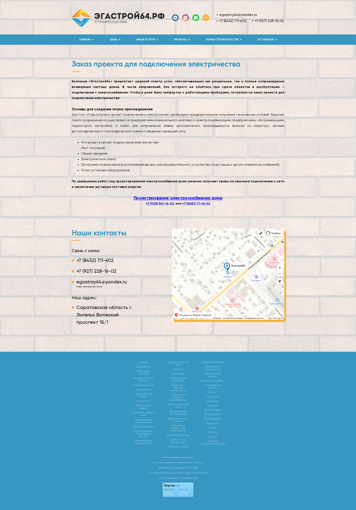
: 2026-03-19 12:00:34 (196, 472)
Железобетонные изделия (143, 379)
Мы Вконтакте (212, 414)
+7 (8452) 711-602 (232, 21)
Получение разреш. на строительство (178, 428)
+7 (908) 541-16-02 (160, 203)
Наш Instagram (212, 410)
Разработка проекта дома (143, 414)
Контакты (212, 432)
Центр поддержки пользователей (178, 478)
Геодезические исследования (178, 412)
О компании (213, 396)
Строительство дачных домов (143, 421)
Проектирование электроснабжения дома (178, 197)
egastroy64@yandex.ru (238, 15)
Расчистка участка (178, 446)
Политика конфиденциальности (213, 442)
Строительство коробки (212, 375)
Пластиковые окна (143, 385)
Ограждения (143, 389)
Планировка (178, 373)
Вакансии (212, 423)
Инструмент (143, 401)
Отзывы (213, 428)
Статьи (212, 436)
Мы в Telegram (212, 419)
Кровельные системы (143, 372)
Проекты (178, 369)
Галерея (213, 405)
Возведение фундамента (213, 368)
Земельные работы (213, 362)
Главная (143, 362)
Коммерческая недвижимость (143, 442)
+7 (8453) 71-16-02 (196, 203)
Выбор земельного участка (178, 419)
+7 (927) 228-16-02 (269, 21)
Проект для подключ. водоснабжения (178, 397)
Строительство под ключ (178, 363)
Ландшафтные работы (212, 386)
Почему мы (212, 401)
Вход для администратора (178, 457)
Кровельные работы (212, 380)
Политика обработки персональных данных (178, 462)
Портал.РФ (192, 467)
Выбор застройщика (178, 435)
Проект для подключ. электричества (178, 388)
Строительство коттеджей (178, 379)
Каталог (212, 392)
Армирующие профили (143, 406)
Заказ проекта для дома (178, 405)
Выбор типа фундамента (178, 441)
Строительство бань (143, 426)
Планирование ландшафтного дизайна (143, 434)
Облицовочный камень (143, 395)
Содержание (143, 366)
